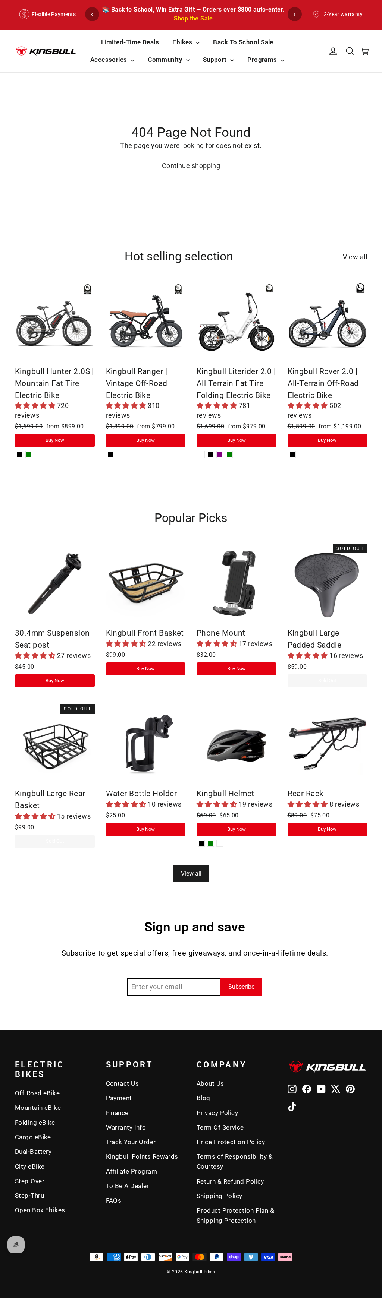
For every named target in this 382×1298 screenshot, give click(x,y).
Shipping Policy (219, 1196)
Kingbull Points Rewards (142, 1156)
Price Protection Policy (231, 1142)
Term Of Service (220, 1127)
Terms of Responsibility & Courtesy (235, 1161)
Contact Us (122, 1083)
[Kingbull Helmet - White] (220, 843)
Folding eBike (35, 1122)
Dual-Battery (33, 1151)
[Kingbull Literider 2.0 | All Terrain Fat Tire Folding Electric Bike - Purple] (220, 454)
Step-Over (29, 1181)
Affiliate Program (131, 1171)
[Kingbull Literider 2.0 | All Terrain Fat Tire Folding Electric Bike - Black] (210, 454)
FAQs (114, 1200)
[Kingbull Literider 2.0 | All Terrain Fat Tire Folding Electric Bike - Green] (229, 454)
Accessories (109, 59)
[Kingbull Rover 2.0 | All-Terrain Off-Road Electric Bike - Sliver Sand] (301, 454)
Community (166, 59)
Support (216, 59)
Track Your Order (131, 1142)
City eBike (30, 1166)
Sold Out (327, 680)
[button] (36, 405)
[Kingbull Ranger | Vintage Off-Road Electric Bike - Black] (110, 454)
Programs (263, 59)
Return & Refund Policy (230, 1181)
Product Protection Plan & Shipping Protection (235, 1215)
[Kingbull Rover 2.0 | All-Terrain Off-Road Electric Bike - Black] (292, 454)
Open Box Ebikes (40, 1210)
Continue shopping (191, 166)
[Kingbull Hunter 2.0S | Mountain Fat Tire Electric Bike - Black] (19, 454)
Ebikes (183, 42)
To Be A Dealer (127, 1186)
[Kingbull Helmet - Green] (210, 843)
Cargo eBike (33, 1137)
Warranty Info (126, 1127)
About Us (210, 1083)
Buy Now (55, 440)
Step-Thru (29, 1195)
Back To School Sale (243, 42)
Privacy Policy (217, 1113)
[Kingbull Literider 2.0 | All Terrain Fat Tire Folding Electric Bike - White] (201, 454)
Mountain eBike (38, 1107)
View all (355, 257)
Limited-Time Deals (130, 42)
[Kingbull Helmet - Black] (201, 843)
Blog (203, 1098)
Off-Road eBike (37, 1093)
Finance (117, 1113)
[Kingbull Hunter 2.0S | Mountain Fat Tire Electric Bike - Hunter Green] (29, 454)
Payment (119, 1098)
